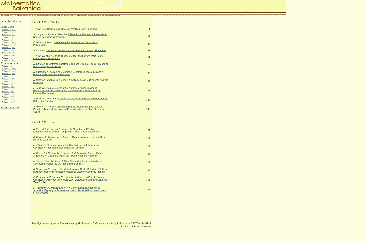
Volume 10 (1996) (9, 79)
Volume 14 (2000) (9, 68)
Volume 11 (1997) (9, 76)
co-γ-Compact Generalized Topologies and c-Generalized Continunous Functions (68, 73)
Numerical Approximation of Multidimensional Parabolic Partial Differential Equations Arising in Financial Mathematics (67, 90)
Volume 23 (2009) (9, 42)
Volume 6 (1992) (8, 89)
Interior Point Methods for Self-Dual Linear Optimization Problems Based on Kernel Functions (66, 146)
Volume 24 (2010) (9, 40)
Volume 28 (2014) (9, 29)
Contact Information (10, 107)
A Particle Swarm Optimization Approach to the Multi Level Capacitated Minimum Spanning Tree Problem (70, 180)
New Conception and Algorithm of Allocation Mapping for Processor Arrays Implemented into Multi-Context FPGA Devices (69, 190)
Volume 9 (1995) (8, 81)
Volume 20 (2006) (9, 50)
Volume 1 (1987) (8, 102)
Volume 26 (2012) (9, 35)
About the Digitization (11, 21)
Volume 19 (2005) (9, 53)
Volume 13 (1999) (9, 71)
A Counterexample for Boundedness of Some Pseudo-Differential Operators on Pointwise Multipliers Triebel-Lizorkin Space (69, 109)
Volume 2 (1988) (8, 99)
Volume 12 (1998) (9, 74)
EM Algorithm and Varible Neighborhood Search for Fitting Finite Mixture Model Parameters (66, 130)
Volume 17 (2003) (9, 58)
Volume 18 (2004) (9, 55)
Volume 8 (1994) (8, 84)
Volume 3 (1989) (8, 97)
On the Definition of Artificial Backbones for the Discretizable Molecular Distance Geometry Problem (70, 170)
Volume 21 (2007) (9, 48)
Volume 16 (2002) (9, 60)
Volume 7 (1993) (8, 86)
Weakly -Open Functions (83, 29)
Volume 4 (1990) (8, 94)
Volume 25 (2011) (9, 37)
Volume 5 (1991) (8, 92)
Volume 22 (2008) (9, 45)
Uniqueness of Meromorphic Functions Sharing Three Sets (76, 50)
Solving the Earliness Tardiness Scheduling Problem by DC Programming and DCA (67, 162)
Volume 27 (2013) (9, 32)
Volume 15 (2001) (9, 66)
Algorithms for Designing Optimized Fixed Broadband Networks (65, 156)
